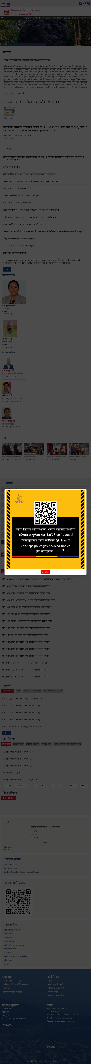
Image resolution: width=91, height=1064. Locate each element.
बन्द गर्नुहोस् (45, 572)
